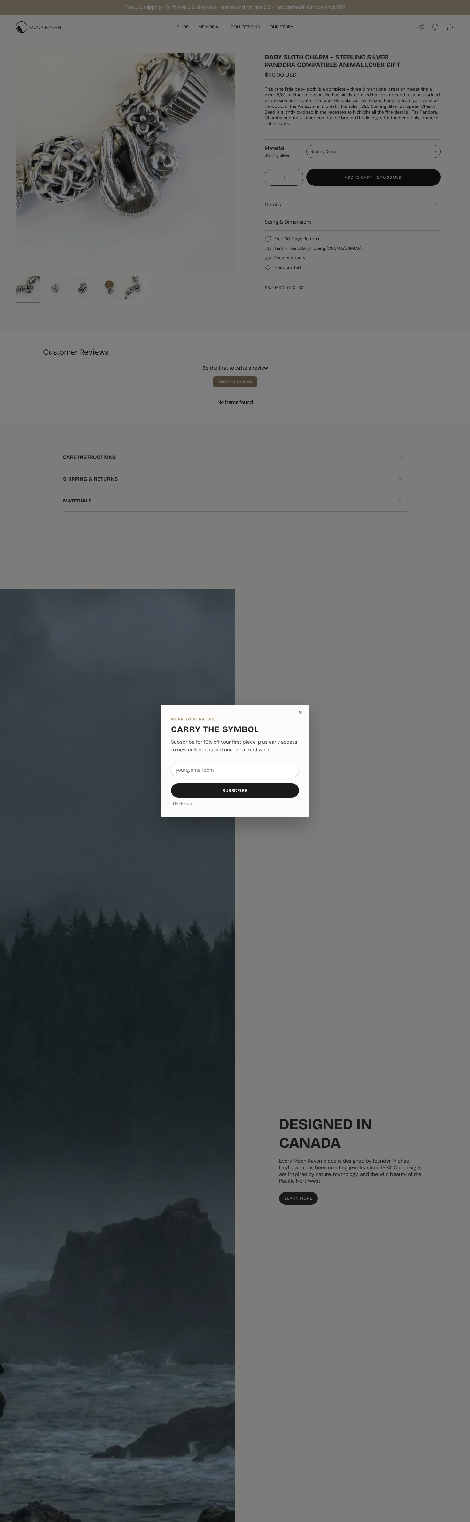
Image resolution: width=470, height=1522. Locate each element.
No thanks (182, 804)
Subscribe (235, 790)
